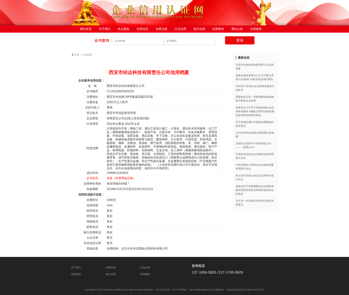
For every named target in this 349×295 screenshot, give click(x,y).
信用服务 (256, 28)
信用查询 (218, 28)
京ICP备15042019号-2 (253, 289)
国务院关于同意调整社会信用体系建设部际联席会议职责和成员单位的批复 (255, 190)
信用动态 (142, 28)
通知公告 (237, 28)
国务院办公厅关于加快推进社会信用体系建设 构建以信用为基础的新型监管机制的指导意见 (255, 111)
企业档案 (87, 54)
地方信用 (199, 28)
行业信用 (180, 28)
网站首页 (86, 28)
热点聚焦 (123, 28)
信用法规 (161, 28)
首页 (76, 54)
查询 (239, 40)
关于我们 (105, 28)
